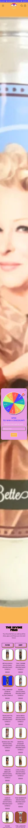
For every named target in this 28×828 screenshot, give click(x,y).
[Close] (25, 390)
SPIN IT (14, 434)
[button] (21, 5)
